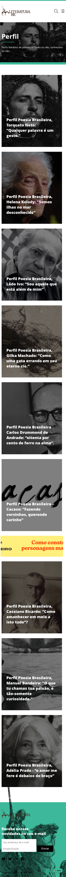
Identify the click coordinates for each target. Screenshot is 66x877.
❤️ (57, 870)
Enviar (45, 848)
